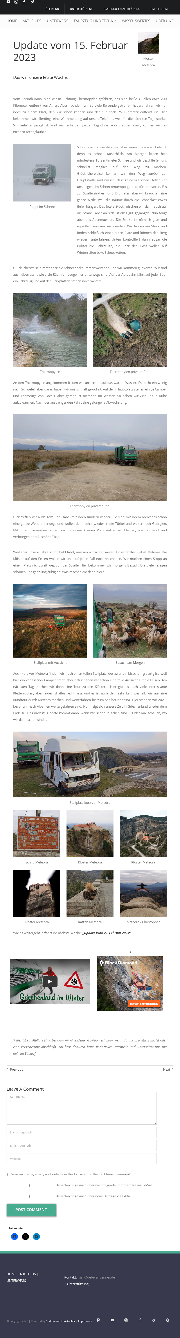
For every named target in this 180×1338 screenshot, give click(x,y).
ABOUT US (28, 1274)
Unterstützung (77, 1284)
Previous (16, 1069)
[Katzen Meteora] (90, 871)
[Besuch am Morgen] (130, 585)
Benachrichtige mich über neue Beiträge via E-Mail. (94, 1196)
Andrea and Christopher (60, 1321)
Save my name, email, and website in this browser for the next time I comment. (71, 1174)
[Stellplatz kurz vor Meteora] (90, 733)
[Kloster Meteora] (148, 34)
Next (166, 1069)
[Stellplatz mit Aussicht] (50, 585)
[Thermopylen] (50, 294)
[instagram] (16, 2)
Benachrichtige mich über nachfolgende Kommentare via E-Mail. (104, 1185)
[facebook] (24, 2)
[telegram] (32, 2)
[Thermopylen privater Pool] (130, 294)
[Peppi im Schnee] (42, 145)
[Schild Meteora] (36, 811)
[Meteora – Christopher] (143, 871)
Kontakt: (70, 1277)
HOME (11, 1274)
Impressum (85, 1321)
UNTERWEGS (16, 1280)
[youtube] (8, 2)
